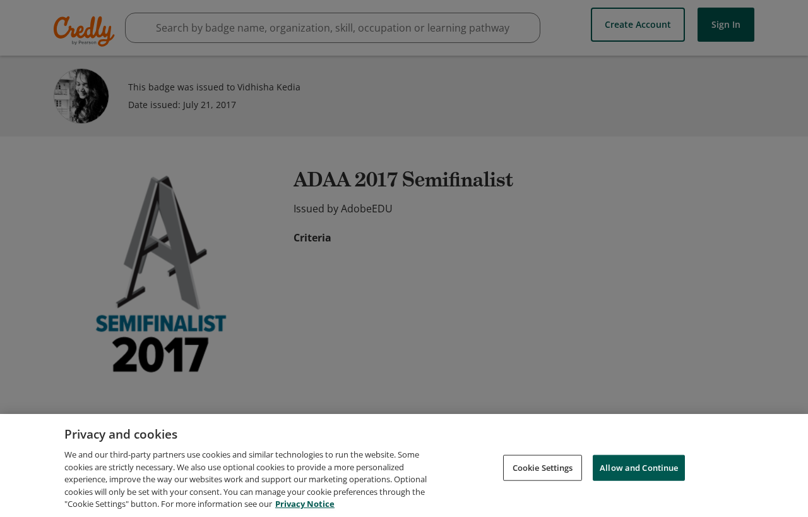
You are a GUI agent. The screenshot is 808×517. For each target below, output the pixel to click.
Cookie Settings (543, 467)
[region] (404, 465)
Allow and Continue (639, 467)
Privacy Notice (305, 503)
